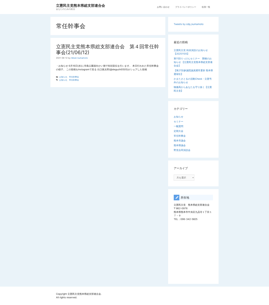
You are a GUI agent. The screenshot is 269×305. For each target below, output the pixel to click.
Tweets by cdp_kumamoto (188, 24)
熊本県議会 (180, 145)
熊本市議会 (180, 140)
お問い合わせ (163, 7)
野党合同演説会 (182, 150)
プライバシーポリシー (185, 7)
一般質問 (178, 126)
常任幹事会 (74, 77)
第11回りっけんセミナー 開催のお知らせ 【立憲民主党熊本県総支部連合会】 (193, 62)
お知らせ (63, 77)
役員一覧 (206, 7)
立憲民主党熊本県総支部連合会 (80, 5)
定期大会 (178, 131)
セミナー (178, 121)
